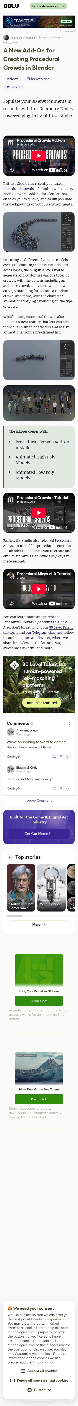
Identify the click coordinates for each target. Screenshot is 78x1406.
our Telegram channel (44, 632)
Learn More (39, 1001)
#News (12, 79)
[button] (39, 232)
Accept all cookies (41, 1371)
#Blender (14, 87)
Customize (41, 1390)
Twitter (44, 637)
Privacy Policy (43, 1362)
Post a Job (39, 1099)
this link (60, 622)
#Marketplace (38, 79)
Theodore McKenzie (23, 37)
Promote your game (48, 6)
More (36, 924)
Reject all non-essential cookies (41, 1380)
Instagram (21, 637)
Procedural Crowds (18, 188)
